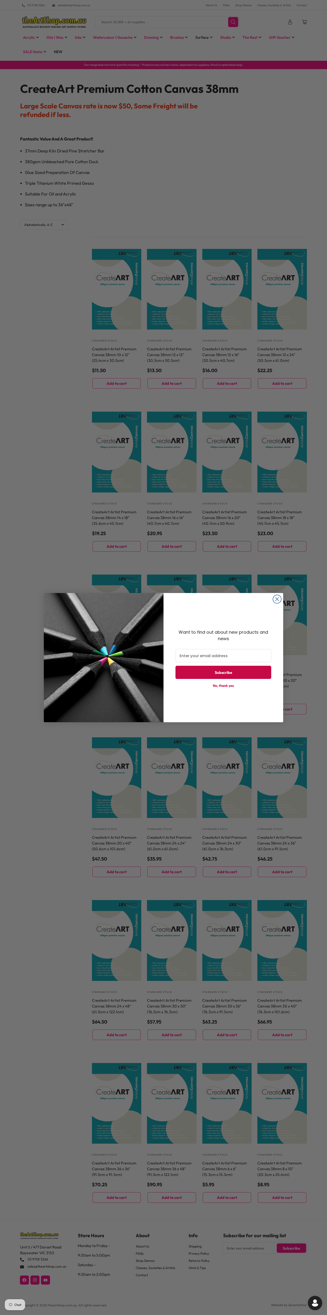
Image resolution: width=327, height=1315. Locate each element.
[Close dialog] (277, 599)
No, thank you (223, 685)
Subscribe (223, 672)
